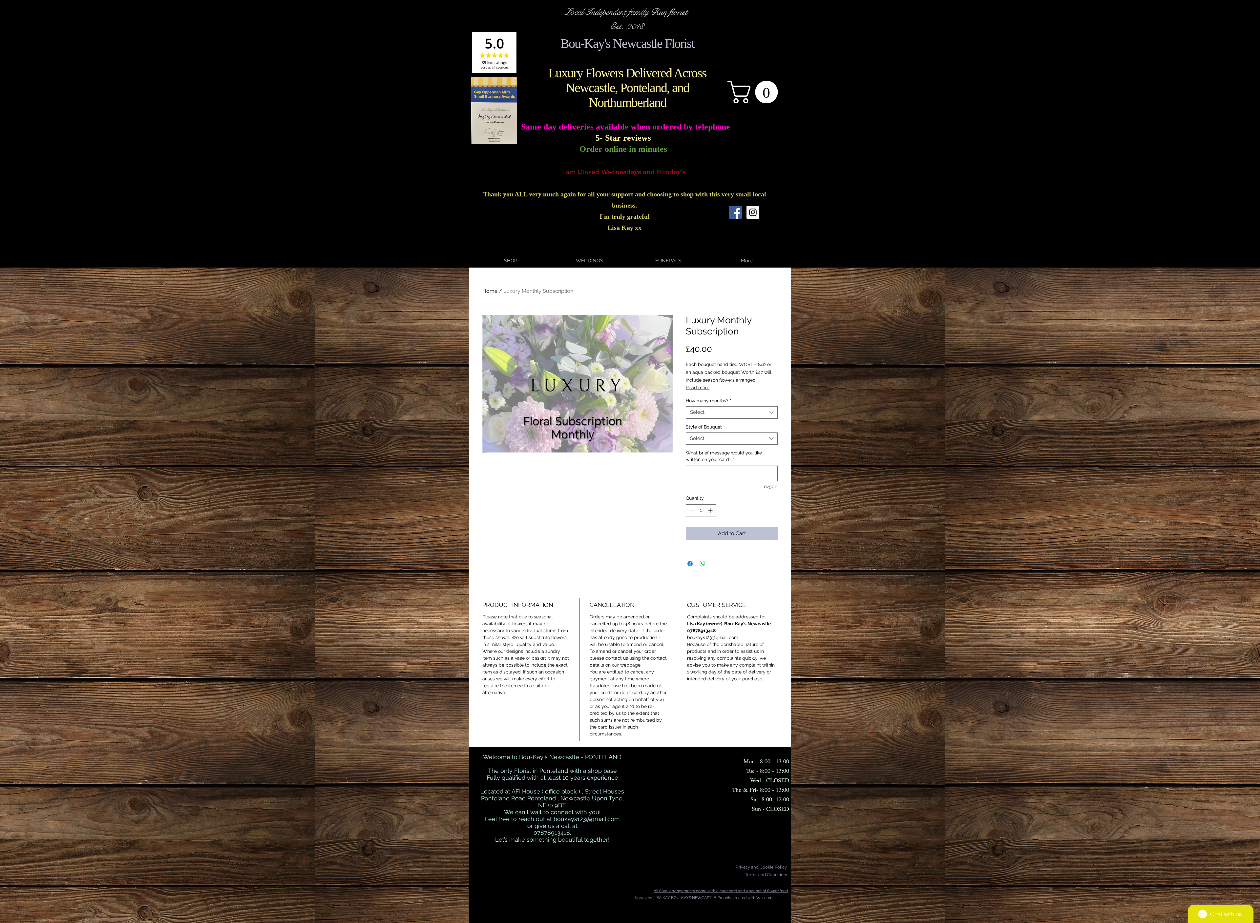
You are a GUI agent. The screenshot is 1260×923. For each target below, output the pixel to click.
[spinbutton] (701, 510)
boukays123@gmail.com (587, 818)
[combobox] (732, 412)
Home (489, 291)
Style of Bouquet (705, 427)
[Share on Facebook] (690, 564)
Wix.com (764, 897)
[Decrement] (691, 510)
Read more (697, 387)
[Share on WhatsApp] (702, 564)
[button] (755, 92)
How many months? (708, 400)
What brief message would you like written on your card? (724, 456)
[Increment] (711, 510)
